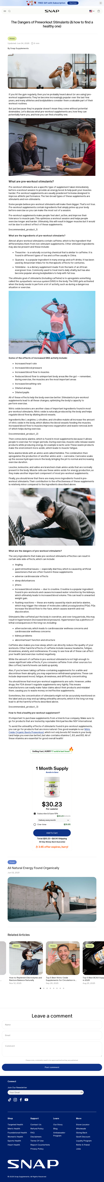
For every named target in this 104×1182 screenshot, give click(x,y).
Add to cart (52, 833)
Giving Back (81, 1132)
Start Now (73, 3)
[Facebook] (21, 1100)
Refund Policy (37, 1128)
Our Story (58, 1124)
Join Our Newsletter (17, 1087)
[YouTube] (26, 1100)
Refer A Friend (83, 1145)
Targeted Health (15, 1124)
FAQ (32, 1132)
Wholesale (81, 1128)
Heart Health (14, 1145)
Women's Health (15, 1136)
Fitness (12, 38)
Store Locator (82, 1124)
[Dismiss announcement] (100, 3)
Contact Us (35, 1124)
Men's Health (14, 1128)
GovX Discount (83, 1136)
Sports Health (14, 1141)
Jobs (78, 1149)
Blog (55, 1128)
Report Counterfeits (40, 1145)
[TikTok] (10, 1100)
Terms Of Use (37, 1141)
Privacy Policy (37, 1149)
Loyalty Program (84, 1141)
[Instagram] (15, 1100)
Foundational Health (17, 1132)
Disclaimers (35, 1136)
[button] (5, 11)
